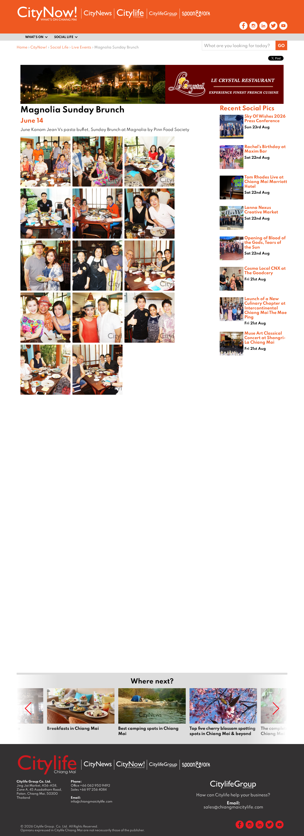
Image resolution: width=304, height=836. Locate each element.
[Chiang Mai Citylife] (130, 13)
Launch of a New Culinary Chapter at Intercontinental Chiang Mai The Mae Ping (265, 308)
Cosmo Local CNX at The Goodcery (265, 270)
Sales (89, 789)
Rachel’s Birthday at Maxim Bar (265, 149)
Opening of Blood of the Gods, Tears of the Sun (265, 242)
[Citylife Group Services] (163, 14)
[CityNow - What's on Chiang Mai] (130, 765)
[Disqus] (118, 474)
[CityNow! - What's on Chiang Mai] (47, 14)
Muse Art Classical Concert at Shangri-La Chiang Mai (264, 337)
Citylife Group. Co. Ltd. (51, 826)
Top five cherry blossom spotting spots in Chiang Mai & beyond (223, 712)
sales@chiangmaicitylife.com (233, 805)
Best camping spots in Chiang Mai (152, 712)
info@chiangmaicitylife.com (91, 801)
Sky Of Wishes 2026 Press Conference (264, 118)
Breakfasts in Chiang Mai (80, 712)
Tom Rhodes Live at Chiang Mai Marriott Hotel (265, 181)
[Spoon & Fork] (195, 13)
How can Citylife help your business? (233, 795)
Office (90, 785)
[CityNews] (97, 13)
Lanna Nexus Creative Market (261, 209)
